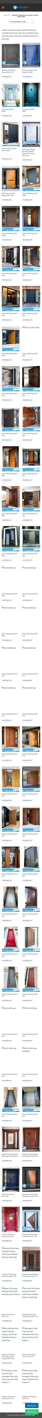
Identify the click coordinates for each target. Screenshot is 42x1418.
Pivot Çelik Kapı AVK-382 (10, 595)
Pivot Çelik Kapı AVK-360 (10, 1035)
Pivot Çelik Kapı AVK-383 (30, 555)
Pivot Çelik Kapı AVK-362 (10, 995)
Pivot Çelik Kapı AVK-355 (30, 1115)
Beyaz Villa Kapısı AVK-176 (8, 1315)
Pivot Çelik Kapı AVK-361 (30, 995)
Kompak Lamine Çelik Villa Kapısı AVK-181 (30, 1195)
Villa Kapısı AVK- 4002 (28, 110)
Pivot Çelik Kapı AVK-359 (30, 1035)
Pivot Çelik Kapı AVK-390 (10, 435)
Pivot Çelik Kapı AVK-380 (10, 635)
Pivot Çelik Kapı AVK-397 (30, 274)
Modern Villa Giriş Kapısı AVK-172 (8, 1398)
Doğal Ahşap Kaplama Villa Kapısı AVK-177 (30, 1275)
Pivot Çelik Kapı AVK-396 (10, 314)
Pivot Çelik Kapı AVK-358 (10, 1075)
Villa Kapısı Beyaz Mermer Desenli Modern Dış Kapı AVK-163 (28, 152)
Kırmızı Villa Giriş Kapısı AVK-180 (8, 1235)
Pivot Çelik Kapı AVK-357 (30, 1075)
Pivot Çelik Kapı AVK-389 (30, 435)
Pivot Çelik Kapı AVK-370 (10, 835)
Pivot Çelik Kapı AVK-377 (30, 675)
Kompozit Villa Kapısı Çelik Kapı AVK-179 (30, 1235)
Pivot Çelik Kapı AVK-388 (10, 475)
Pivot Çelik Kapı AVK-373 (30, 755)
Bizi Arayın (32, 1405)
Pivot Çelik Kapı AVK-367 (30, 875)
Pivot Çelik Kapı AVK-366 (10, 915)
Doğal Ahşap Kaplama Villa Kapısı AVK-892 (10, 1155)
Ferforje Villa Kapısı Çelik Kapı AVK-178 (9, 1275)
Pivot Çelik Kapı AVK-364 (10, 955)
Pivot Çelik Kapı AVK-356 (10, 1115)
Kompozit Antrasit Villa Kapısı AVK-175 (30, 1315)
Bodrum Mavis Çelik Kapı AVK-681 (29, 71)
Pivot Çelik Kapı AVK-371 (30, 795)
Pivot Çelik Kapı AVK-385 (30, 515)
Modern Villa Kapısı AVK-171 (29, 1398)
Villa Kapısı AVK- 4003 (8, 110)
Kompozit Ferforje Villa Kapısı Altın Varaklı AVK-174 (8, 1356)
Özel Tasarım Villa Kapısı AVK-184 (8, 194)
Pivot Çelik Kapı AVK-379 (30, 635)
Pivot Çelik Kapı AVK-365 (30, 915)
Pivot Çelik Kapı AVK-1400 (10, 234)
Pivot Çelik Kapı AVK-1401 (30, 194)
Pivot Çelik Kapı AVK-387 (30, 475)
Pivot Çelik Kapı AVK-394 (10, 355)
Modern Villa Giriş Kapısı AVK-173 (29, 1355)
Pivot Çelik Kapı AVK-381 (30, 595)
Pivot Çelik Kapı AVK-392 (10, 395)
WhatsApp (31, 1412)
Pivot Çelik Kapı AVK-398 (10, 274)
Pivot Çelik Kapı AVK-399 (30, 234)
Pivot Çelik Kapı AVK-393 (30, 355)
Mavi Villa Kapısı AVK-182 (8, 1195)
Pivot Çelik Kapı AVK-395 (30, 314)
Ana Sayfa (7, 15)
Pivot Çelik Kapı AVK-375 (30, 715)
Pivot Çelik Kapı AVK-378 (10, 675)
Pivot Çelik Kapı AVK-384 (10, 555)
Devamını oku (7, 76)
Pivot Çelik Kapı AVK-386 (10, 515)
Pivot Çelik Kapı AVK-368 (10, 875)
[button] (3, 7)
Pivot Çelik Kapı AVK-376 (10, 715)
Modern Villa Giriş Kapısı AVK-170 (8, 71)
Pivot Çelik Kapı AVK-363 (30, 955)
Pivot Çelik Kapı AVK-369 (30, 835)
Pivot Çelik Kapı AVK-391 (30, 395)
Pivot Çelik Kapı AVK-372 (10, 795)
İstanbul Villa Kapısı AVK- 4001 (9, 149)
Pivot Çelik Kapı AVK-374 (10, 755)
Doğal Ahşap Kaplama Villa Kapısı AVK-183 (30, 1155)
